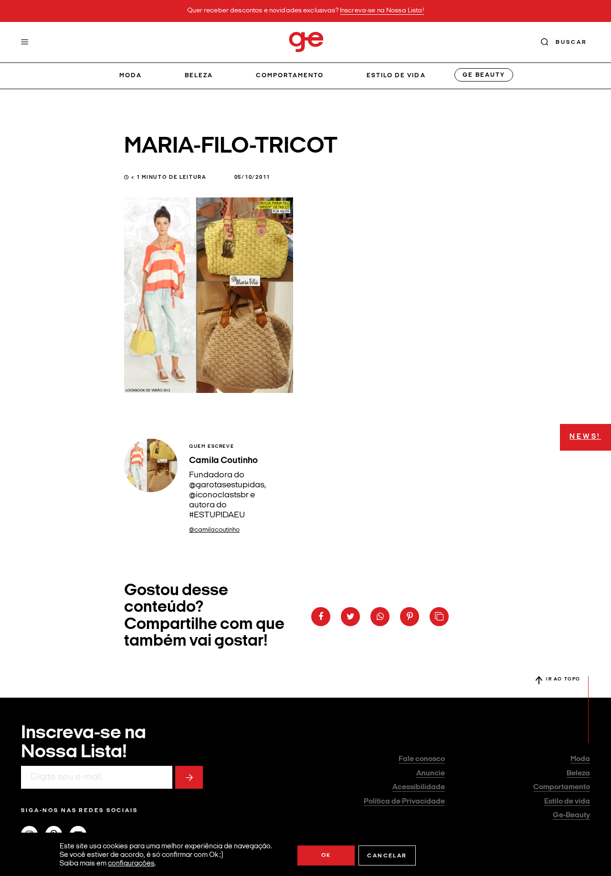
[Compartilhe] (439, 616)
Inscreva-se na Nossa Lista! (382, 10)
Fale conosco (422, 759)
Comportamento (290, 75)
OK (326, 855)
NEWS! (585, 437)
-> (189, 777)
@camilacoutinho (214, 530)
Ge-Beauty (571, 815)
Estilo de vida (396, 75)
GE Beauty (484, 75)
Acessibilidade (418, 787)
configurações (131, 863)
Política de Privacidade (404, 801)
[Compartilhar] (320, 616)
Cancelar (387, 856)
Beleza (199, 75)
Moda (130, 75)
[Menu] (25, 42)
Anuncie (430, 773)
